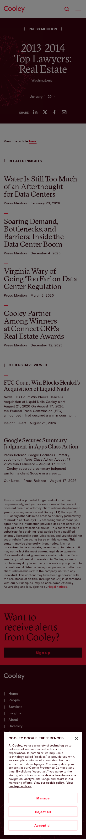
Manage (43, 798)
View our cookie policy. (49, 782)
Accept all (43, 825)
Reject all (43, 812)
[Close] (76, 738)
